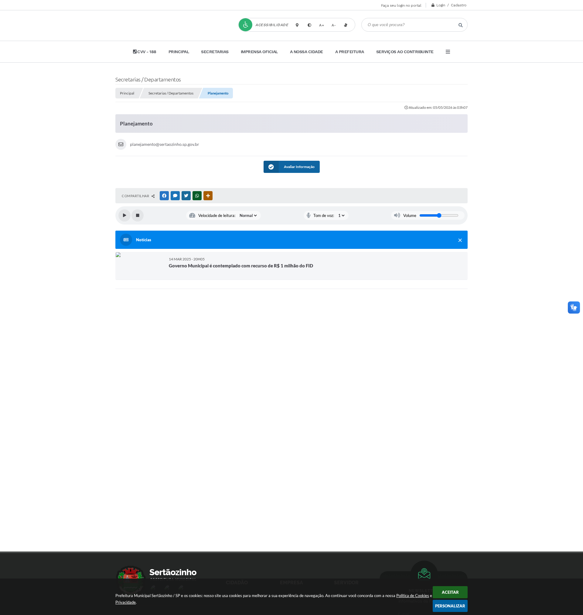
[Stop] (137, 215)
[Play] (124, 215)
